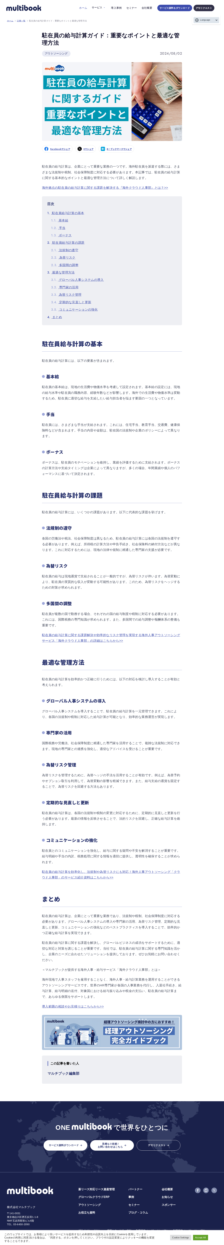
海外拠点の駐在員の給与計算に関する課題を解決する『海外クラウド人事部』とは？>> (105, 187)
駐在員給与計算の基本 (65, 213)
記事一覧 (21, 21)
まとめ (54, 317)
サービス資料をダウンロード (175, 8)
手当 (58, 228)
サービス (97, 7)
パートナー (135, 1189)
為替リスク (63, 257)
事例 (131, 1196)
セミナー (131, 7)
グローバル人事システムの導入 (77, 280)
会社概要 (147, 7)
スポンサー (169, 1204)
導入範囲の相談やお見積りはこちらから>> (73, 1006)
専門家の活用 (64, 287)
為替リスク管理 (66, 294)
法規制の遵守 (64, 250)
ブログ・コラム (138, 1212)
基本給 (59, 220)
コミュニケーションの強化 (74, 309)
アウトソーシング (89, 1204)
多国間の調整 (64, 265)
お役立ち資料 (86, 1212)
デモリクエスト (204, 8)
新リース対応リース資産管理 (96, 1189)
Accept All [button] (200, 1237)
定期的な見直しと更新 (71, 302)
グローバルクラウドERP (94, 1196)
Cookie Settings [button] (180, 1237)
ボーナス (61, 235)
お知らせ (167, 1196)
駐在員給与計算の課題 (66, 242)
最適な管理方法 (61, 272)
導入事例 (116, 7)
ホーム (83, 7)
